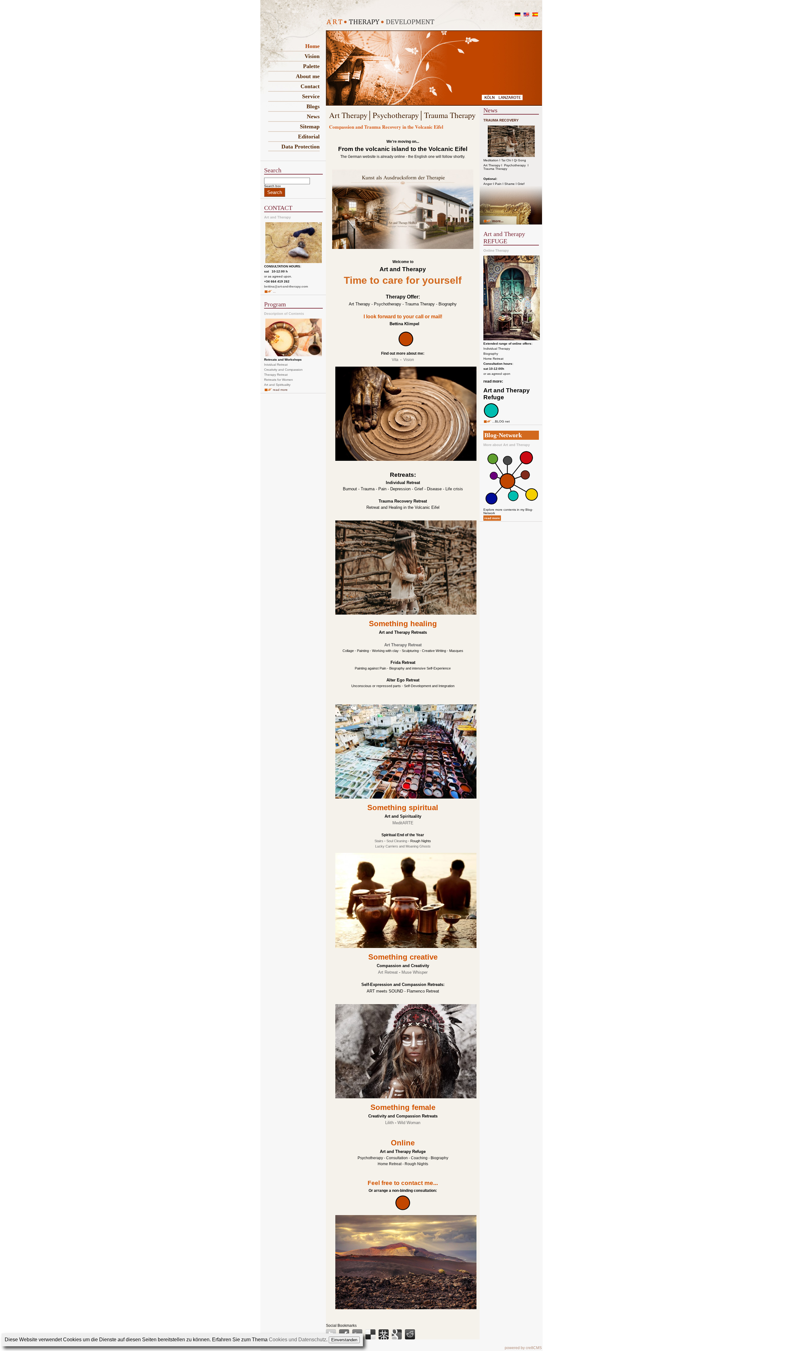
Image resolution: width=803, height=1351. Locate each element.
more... (497, 221)
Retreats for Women (278, 379)
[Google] (397, 1334)
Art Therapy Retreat (403, 645)
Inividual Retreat (276, 364)
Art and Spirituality (277, 384)
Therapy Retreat (276, 374)
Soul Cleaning (396, 841)
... (274, 291)
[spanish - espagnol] (535, 15)
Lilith (389, 1122)
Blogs (313, 106)
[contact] (406, 345)
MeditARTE (402, 823)
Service (311, 96)
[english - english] (526, 15)
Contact (310, 86)
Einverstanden (344, 1340)
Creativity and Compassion (283, 369)
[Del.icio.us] (370, 1334)
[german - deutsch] (517, 15)
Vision (312, 56)
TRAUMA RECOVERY (500, 120)
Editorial (309, 136)
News (313, 116)
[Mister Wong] (384, 1334)
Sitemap (310, 126)
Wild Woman (408, 1122)
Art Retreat (388, 972)
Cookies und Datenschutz (297, 1339)
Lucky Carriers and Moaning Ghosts (403, 846)
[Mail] (403, 1209)
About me (308, 76)
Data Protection (300, 146)
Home (312, 46)
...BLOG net (501, 421)
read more (280, 389)
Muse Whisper (415, 972)
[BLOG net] (491, 417)
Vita (395, 360)
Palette (311, 66)
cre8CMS (534, 1348)
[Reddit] (410, 1334)
